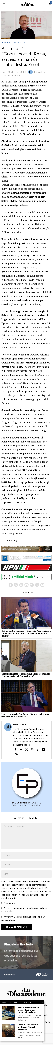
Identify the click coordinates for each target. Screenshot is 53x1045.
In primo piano (8, 43)
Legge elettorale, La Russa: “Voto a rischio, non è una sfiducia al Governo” (26, 715)
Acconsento (9, 903)
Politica (22, 43)
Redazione (40, 72)
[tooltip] (11, 585)
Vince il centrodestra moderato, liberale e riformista (28, 1027)
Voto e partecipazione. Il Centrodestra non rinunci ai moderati (30, 1009)
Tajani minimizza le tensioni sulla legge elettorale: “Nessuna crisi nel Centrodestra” (25, 675)
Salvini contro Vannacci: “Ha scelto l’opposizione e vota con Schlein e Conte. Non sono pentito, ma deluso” (26, 633)
